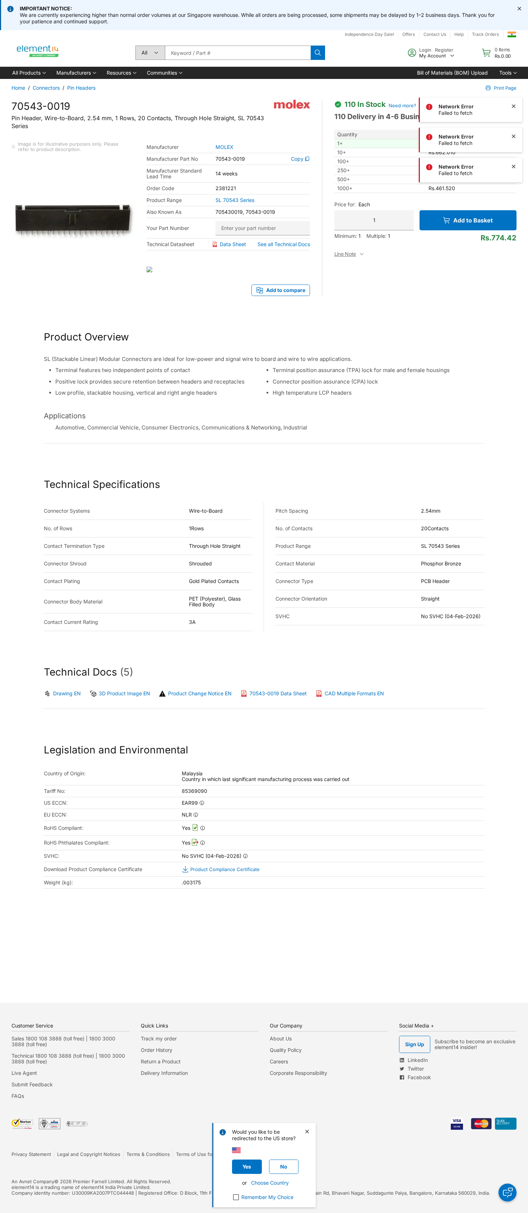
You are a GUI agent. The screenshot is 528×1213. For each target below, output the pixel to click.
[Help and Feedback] (508, 1193)
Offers (408, 34)
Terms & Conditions (148, 1154)
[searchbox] (238, 53)
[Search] (318, 53)
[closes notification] (519, 8)
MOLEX (224, 147)
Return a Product (161, 1061)
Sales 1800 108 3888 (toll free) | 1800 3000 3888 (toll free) (63, 1041)
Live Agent (24, 1073)
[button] (28, 73)
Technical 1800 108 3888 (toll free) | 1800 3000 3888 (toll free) (68, 1058)
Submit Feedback (32, 1084)
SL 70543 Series (235, 200)
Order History (156, 1050)
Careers (279, 1061)
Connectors (46, 88)
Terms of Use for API (199, 1154)
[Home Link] (38, 52)
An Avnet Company (32, 1181)
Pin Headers (81, 88)
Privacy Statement (31, 1154)
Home (18, 88)
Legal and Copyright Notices (88, 1154)
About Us (281, 1038)
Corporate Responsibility (298, 1073)
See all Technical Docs (284, 244)
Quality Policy (286, 1050)
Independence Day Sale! (369, 34)
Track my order (159, 1038)
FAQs (17, 1096)
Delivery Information (164, 1073)
